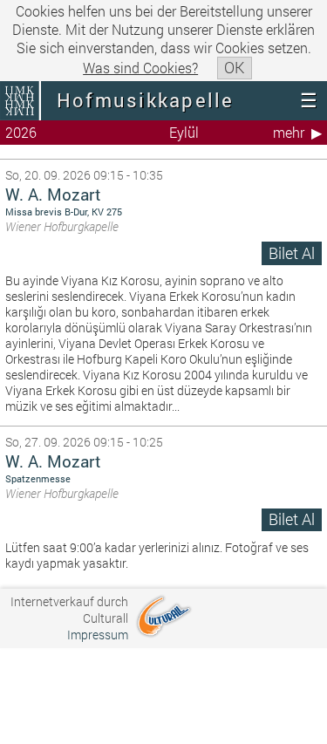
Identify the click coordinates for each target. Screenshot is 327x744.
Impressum (97, 634)
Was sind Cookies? (140, 67)
